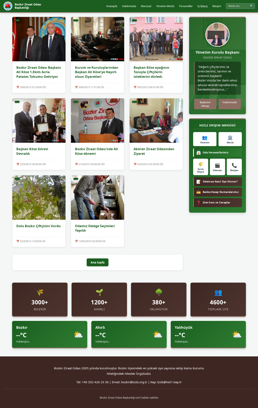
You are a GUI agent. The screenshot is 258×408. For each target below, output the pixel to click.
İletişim (216, 6)
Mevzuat (146, 6)
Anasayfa (111, 6)
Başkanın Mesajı (205, 104)
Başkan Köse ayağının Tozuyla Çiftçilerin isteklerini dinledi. (151, 72)
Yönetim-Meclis (165, 6)
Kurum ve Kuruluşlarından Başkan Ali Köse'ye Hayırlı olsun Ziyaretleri (96, 72)
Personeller (186, 6)
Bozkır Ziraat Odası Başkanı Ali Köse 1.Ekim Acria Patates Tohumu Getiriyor (38, 72)
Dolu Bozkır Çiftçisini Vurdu (38, 226)
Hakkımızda (129, 6)
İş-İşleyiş (203, 6)
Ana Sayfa (97, 262)
